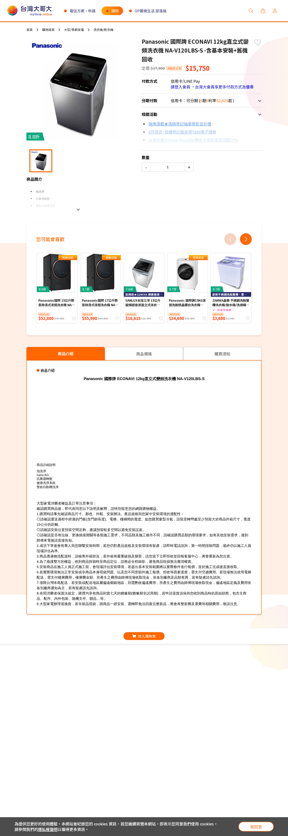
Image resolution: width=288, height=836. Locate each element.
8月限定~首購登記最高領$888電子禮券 (182, 132)
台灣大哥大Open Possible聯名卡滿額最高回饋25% (193, 140)
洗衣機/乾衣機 (103, 29)
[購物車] (263, 10)
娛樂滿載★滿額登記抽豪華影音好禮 (180, 124)
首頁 (29, 29)
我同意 (256, 827)
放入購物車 (147, 636)
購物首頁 (48, 29)
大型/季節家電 (74, 29)
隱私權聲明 (48, 829)
